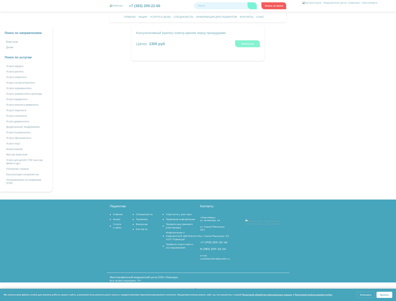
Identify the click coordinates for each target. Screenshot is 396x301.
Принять (384, 295)
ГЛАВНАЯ (130, 17)
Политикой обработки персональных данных (267, 294)
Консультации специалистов (22, 174)
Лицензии (142, 219)
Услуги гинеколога (16, 116)
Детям (9, 47)
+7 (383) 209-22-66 (144, 6)
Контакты (142, 229)
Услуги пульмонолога (18, 132)
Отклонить (366, 295)
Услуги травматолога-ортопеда (24, 94)
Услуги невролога (16, 77)
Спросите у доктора (179, 214)
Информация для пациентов (216, 17)
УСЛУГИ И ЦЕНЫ (160, 17)
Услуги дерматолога (17, 121)
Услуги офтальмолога (18, 138)
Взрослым (12, 41)
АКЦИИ (142, 17)
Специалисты (144, 214)
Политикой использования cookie (313, 294)
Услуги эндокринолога (19, 88)
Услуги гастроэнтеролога (20, 82)
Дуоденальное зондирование (23, 127)
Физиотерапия (14, 149)
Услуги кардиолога (17, 99)
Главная (118, 214)
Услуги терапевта (16, 110)
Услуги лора (13, 143)
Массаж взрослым (16, 154)
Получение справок (17, 169)
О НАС (260, 17)
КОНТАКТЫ (246, 17)
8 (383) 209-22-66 (213, 249)
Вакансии (142, 224)
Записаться (247, 43)
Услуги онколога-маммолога (22, 104)
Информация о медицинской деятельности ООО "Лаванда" (183, 236)
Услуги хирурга (14, 66)
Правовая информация (180, 219)
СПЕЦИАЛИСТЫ (183, 17)
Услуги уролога (15, 71)
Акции (116, 219)
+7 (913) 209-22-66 (213, 242)
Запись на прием (274, 5)
